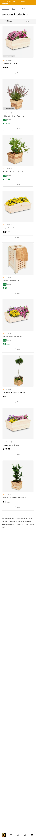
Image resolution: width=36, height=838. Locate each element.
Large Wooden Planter (10, 228)
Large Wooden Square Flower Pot (14, 392)
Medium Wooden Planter (11, 445)
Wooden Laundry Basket (11, 280)
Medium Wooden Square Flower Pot (14, 498)
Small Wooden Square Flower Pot (13, 172)
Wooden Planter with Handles (12, 336)
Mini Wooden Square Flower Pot (13, 116)
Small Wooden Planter (10, 63)
